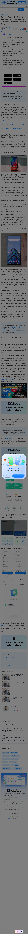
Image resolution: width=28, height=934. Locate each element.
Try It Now (18, 475)
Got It (7, 475)
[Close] (4, 456)
